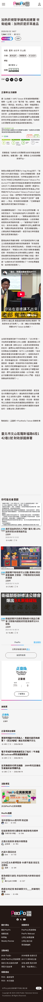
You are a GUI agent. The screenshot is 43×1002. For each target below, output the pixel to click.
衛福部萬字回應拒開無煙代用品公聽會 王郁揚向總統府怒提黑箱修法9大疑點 (23, 621)
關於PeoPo (5, 929)
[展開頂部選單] (39, 4)
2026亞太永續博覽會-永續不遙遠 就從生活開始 (20, 864)
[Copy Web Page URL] (20, 79)
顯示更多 (12, 65)
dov (6, 823)
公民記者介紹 (27, 941)
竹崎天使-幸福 (10, 833)
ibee (6, 855)
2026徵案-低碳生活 (29, 955)
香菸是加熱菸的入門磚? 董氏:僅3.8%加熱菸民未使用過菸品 (23, 530)
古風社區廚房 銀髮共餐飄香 (14, 841)
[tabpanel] (21, 649)
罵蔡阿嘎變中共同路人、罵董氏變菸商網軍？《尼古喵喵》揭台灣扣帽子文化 (20, 739)
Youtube (24, 919)
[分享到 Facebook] (7, 79)
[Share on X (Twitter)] (11, 79)
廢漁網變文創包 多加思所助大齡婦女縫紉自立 (20, 877)
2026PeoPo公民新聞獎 (11, 806)
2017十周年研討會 (29, 959)
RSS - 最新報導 (7, 977)
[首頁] (22, 4)
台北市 (16, 50)
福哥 (6, 868)
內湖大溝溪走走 (8, 851)
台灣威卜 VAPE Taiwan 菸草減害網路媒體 (21, 98)
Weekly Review (7, 941)
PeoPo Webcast (28, 933)
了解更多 (21, 694)
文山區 (23, 50)
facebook (18, 919)
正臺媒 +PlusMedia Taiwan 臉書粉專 (25, 420)
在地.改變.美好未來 (29, 963)
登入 (28, 649)
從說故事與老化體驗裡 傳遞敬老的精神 (19, 830)
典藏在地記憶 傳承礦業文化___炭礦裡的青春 (20, 890)
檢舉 (18, 38)
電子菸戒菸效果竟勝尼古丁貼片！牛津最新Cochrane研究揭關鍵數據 (20, 753)
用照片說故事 (6, 966)
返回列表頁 (21, 655)
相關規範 (4, 933)
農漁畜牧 (13, 56)
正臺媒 (8, 534)
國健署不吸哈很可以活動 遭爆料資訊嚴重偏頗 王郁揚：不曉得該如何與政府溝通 (23, 575)
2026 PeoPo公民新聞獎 (11, 959)
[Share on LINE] (16, 79)
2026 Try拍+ (6, 955)
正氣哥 (7, 844)
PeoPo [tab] (17, 642)
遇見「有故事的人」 (30, 966)
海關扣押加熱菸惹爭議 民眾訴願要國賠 (21, 228)
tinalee (7, 894)
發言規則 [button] (37, 642)
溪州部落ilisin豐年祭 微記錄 (14, 820)
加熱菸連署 (7, 341)
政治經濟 (32, 56)
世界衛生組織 (26, 176)
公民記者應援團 (28, 937)
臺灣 (11, 50)
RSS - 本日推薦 (7, 980)
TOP (38, 988)
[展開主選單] (3, 4)
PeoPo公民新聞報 (29, 929)
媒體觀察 (22, 56)
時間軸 (4, 937)
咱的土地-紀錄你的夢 (9, 963)
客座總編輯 (26, 944)
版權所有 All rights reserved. (14, 70)
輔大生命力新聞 (11, 881)
